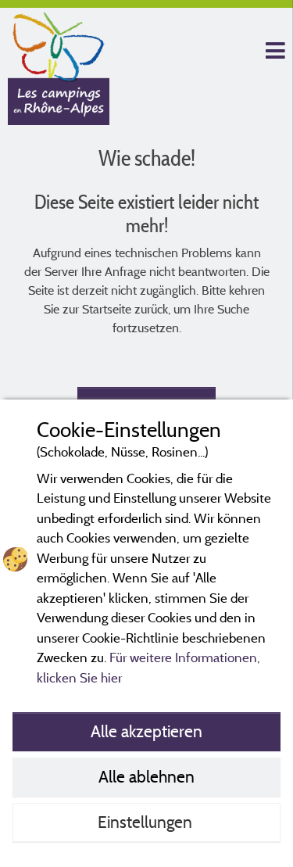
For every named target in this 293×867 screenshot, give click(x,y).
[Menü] (273, 51)
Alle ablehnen (146, 776)
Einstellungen (147, 821)
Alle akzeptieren (146, 731)
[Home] (58, 43)
